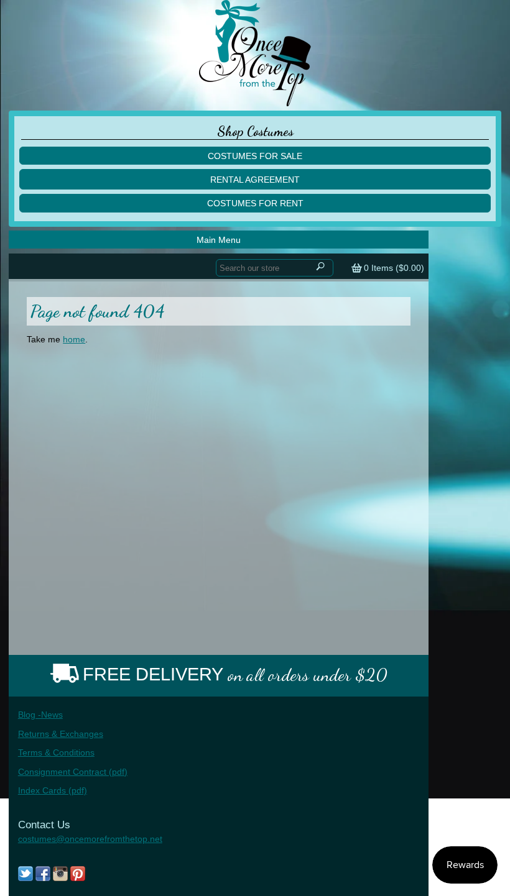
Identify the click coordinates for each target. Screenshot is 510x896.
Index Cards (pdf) (52, 790)
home (74, 339)
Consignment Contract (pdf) (73, 772)
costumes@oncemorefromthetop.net (90, 839)
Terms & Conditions (56, 752)
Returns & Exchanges (60, 734)
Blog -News (40, 715)
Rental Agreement (255, 180)
